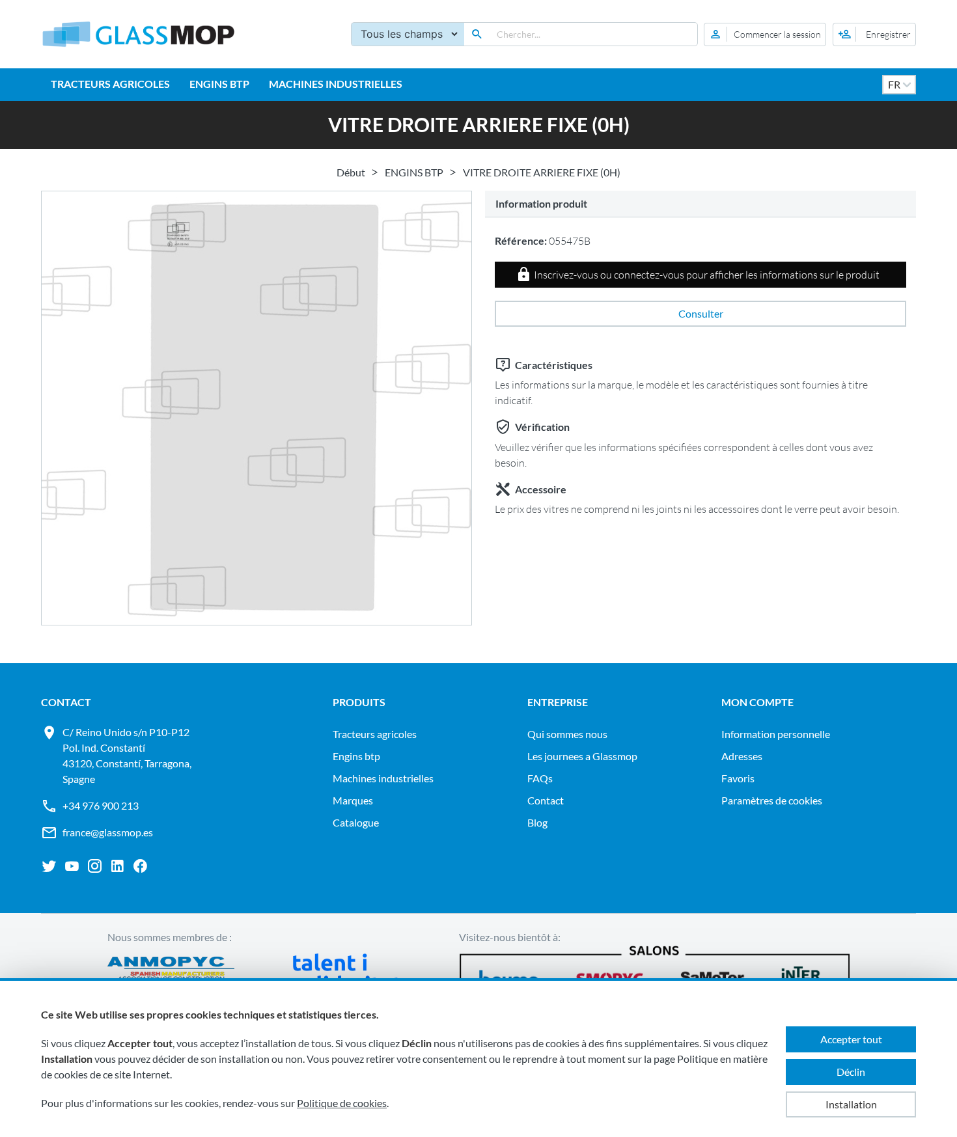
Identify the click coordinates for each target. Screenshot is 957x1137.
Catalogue (356, 822)
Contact (545, 800)
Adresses (741, 756)
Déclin (851, 1071)
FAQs (540, 778)
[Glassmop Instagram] (95, 866)
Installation (851, 1104)
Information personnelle (775, 734)
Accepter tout (851, 1039)
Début (351, 172)
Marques (353, 800)
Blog (537, 822)
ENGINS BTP (219, 83)
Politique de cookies (342, 1103)
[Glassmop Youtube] (72, 866)
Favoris (738, 778)
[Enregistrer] (874, 34)
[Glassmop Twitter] (49, 866)
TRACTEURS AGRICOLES (110, 83)
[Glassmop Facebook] (140, 866)
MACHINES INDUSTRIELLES (335, 83)
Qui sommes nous (567, 734)
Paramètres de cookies (771, 800)
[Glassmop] (138, 34)
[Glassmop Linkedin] (117, 866)
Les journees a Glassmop (582, 756)
